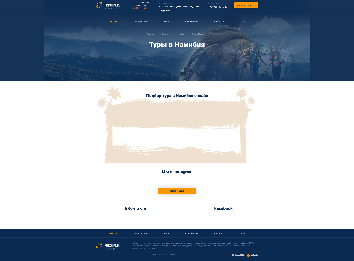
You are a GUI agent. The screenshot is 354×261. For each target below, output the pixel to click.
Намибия (180, 34)
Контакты (219, 22)
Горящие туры (140, 22)
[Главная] (108, 5)
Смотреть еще (177, 191)
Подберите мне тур (246, 5)
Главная (150, 34)
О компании (191, 22)
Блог (242, 22)
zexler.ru (254, 255)
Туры (166, 22)
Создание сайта (238, 255)
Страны (113, 22)
